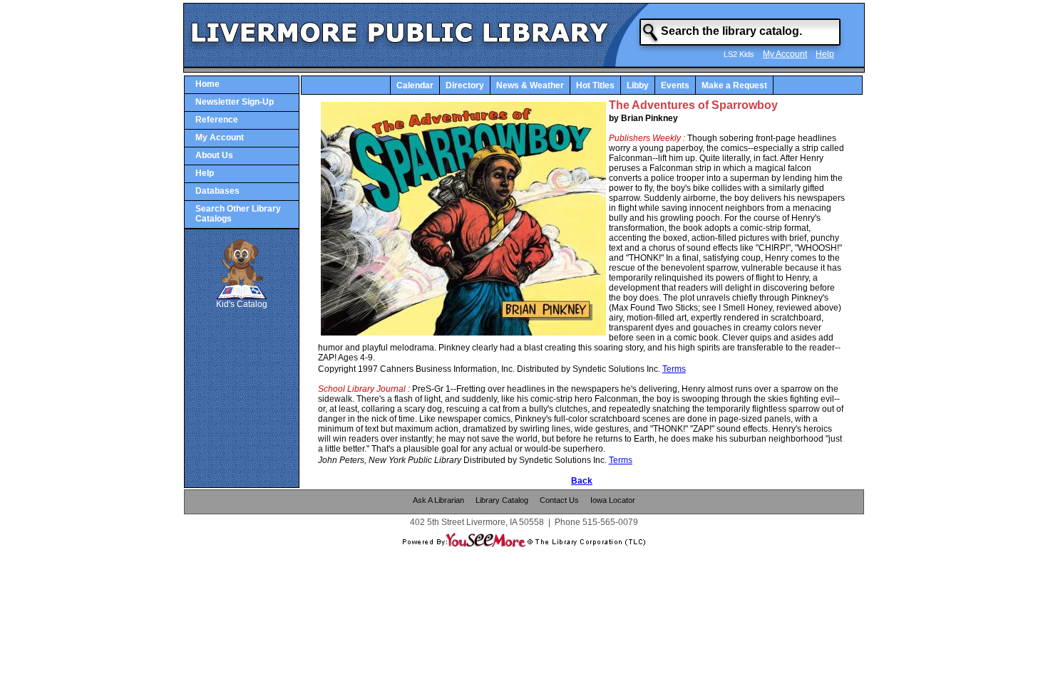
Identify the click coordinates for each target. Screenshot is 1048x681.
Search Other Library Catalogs (238, 214)
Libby (638, 85)
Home (207, 84)
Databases (217, 191)
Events (675, 85)
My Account (785, 54)
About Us (214, 155)
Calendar (414, 85)
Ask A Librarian (438, 500)
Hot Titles (595, 85)
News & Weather (530, 85)
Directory (465, 85)
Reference (216, 120)
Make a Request (734, 85)
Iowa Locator (612, 500)
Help (825, 54)
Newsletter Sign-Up (234, 102)
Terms (674, 369)
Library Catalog (502, 500)
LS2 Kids (739, 54)
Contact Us (559, 500)
